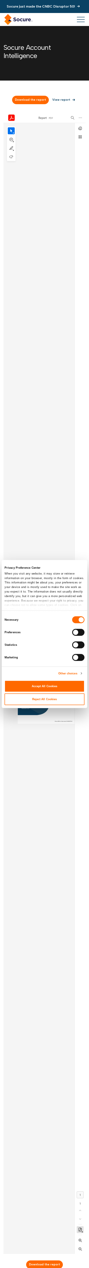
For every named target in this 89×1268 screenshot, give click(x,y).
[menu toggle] (81, 19)
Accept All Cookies (44, 686)
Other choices (67, 673)
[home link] (18, 19)
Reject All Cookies (44, 699)
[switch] (78, 632)
